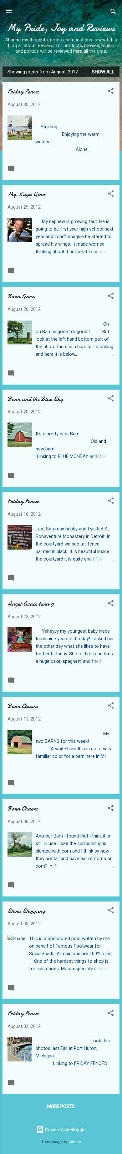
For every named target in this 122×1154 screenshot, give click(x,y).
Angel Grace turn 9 (31, 603)
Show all (103, 72)
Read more (102, 168)
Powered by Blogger (65, 1129)
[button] (110, 92)
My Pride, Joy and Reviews (61, 28)
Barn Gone (21, 296)
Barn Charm (23, 706)
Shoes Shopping (26, 911)
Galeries (75, 1142)
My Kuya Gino (26, 194)
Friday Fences (23, 91)
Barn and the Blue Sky (35, 399)
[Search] (113, 12)
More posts (61, 1106)
